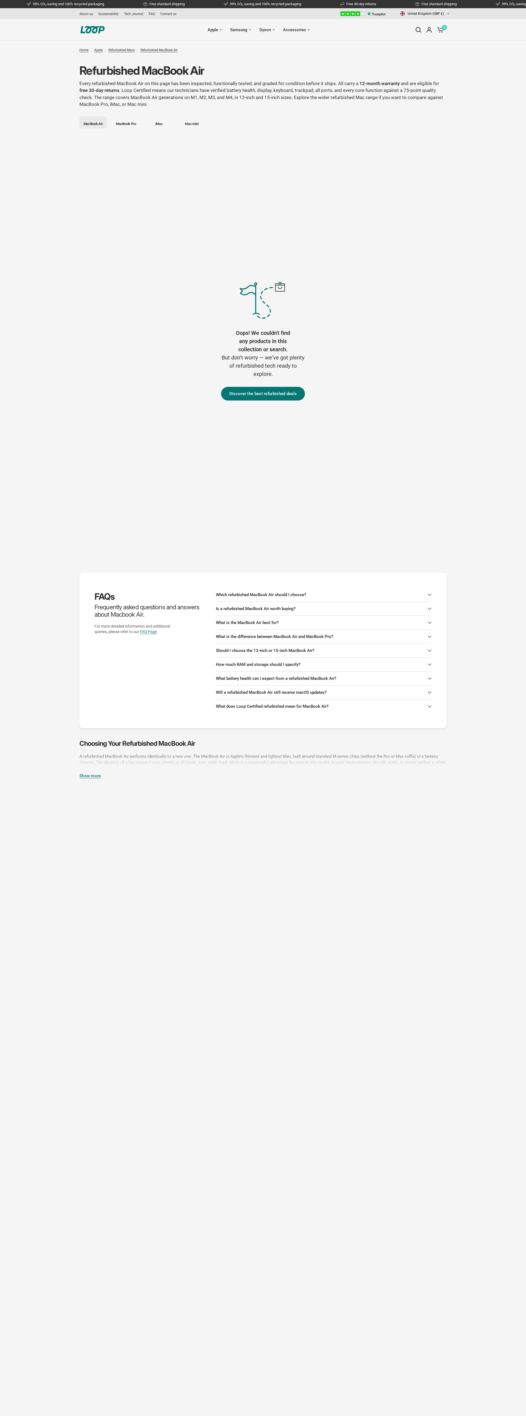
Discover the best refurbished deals (263, 393)
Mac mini (136, 104)
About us (86, 14)
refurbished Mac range (354, 97)
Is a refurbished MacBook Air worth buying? (256, 608)
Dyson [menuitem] (265, 29)
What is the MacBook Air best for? (247, 622)
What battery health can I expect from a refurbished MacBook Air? (276, 678)
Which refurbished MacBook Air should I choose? (261, 594)
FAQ (152, 14)
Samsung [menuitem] (238, 29)
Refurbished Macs (121, 50)
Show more (90, 776)
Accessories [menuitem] (294, 29)
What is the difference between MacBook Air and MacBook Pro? (274, 636)
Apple (98, 50)
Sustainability (108, 14)
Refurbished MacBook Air (159, 50)
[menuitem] (87, 14)
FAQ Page (148, 631)
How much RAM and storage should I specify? (258, 664)
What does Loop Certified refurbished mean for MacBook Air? (272, 706)
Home (83, 50)
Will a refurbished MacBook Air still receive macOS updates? (271, 692)
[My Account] (429, 30)
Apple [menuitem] (213, 29)
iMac (115, 104)
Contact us (168, 14)
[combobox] (425, 14)
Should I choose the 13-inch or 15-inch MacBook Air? (265, 650)
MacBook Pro (93, 104)
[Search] (418, 30)
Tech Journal (133, 14)
